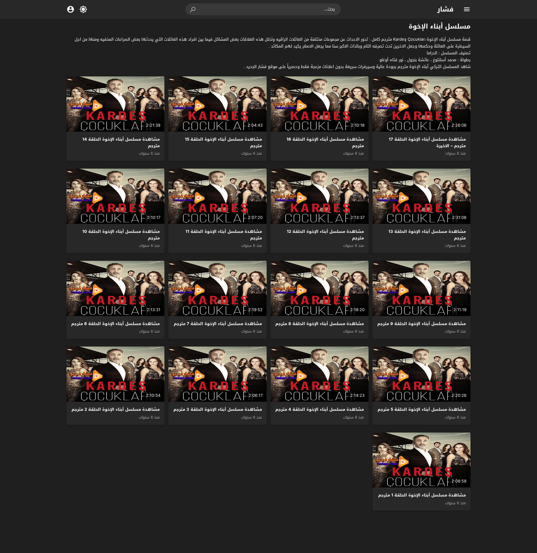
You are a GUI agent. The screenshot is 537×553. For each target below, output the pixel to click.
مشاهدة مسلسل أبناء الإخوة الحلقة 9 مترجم (421, 324)
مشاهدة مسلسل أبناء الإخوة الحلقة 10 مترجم (121, 235)
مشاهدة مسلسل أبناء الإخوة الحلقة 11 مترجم (224, 235)
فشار (445, 9)
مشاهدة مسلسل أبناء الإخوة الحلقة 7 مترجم (218, 324)
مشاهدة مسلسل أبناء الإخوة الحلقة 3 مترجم (217, 409)
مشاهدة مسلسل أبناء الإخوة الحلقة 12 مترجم (325, 235)
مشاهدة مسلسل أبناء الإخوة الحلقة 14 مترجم (121, 142)
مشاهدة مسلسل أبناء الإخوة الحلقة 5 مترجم (422, 409)
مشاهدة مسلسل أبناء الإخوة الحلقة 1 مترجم (422, 495)
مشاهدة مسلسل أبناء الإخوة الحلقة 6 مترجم (115, 324)
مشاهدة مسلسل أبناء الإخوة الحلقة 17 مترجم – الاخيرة (427, 142)
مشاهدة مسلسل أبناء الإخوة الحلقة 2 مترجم (115, 409)
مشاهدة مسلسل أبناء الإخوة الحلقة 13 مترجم (427, 235)
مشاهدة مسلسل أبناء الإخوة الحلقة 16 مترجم (325, 142)
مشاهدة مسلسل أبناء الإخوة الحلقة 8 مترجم (319, 324)
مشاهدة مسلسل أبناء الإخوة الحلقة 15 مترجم (223, 142)
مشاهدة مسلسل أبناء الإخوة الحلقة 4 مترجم (319, 409)
